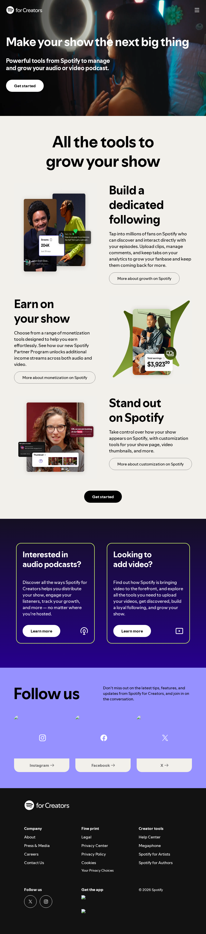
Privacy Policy (93, 854)
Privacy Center (94, 845)
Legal (86, 837)
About (29, 837)
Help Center (150, 837)
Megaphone (150, 845)
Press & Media (37, 845)
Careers (31, 854)
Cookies (88, 862)
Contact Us (34, 862)
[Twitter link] (30, 901)
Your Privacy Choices (97, 870)
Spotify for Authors (156, 862)
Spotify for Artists (154, 854)
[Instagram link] (46, 901)
